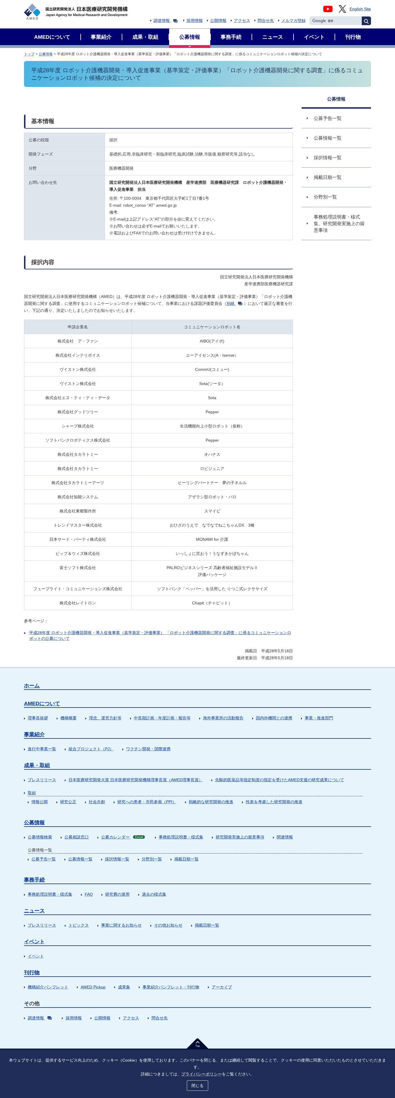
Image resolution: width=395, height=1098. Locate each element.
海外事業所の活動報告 (223, 718)
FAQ (89, 894)
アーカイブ (222, 987)
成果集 (124, 987)
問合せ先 (266, 20)
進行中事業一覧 (42, 749)
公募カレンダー (122, 837)
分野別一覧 (152, 859)
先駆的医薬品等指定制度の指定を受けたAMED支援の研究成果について (279, 779)
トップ (29, 54)
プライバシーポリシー (201, 1074)
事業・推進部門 (319, 718)
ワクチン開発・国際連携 (148, 749)
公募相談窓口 (76, 837)
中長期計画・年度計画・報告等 (162, 718)
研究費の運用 (117, 894)
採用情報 (195, 20)
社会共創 (97, 801)
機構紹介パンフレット (48, 987)
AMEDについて (42, 703)
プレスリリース (42, 779)
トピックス (79, 925)
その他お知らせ (168, 925)
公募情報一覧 (80, 859)
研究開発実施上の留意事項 (240, 837)
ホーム (32, 685)
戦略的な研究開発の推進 (211, 801)
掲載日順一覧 (186, 859)
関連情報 (285, 837)
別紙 (230, 303)
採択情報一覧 (117, 859)
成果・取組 (37, 765)
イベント (34, 942)
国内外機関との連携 (274, 718)
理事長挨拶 (38, 718)
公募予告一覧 (44, 859)
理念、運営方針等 (105, 718)
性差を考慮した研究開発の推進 (274, 801)
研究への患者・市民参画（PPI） (146, 801)
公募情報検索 (40, 837)
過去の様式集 (154, 894)
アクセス (242, 20)
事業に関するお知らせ (121, 925)
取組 (32, 792)
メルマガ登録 (293, 20)
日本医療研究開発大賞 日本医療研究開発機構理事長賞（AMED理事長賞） (136, 779)
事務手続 (34, 880)
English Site (360, 9)
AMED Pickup (93, 987)
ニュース (34, 911)
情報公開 (40, 801)
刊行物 (32, 972)
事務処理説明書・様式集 (181, 837)
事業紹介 (34, 734)
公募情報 (46, 54)
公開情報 (218, 20)
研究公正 (68, 801)
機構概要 (68, 718)
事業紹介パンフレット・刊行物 (171, 987)
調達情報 (162, 20)
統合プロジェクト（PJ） (91, 749)
